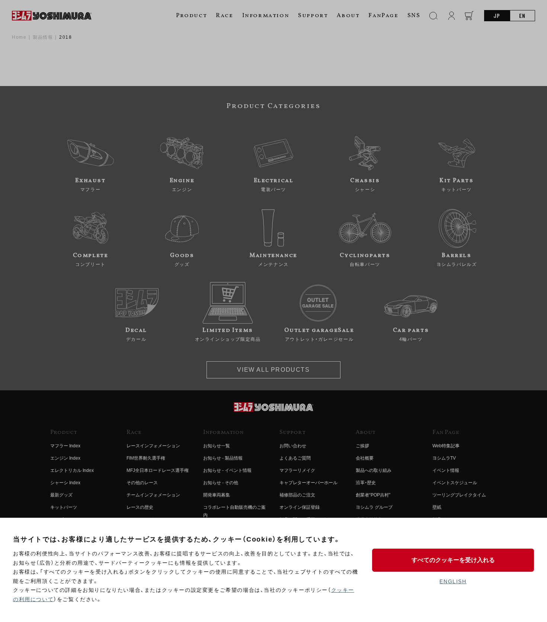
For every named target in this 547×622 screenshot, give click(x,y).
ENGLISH (452, 581)
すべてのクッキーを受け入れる (453, 560)
